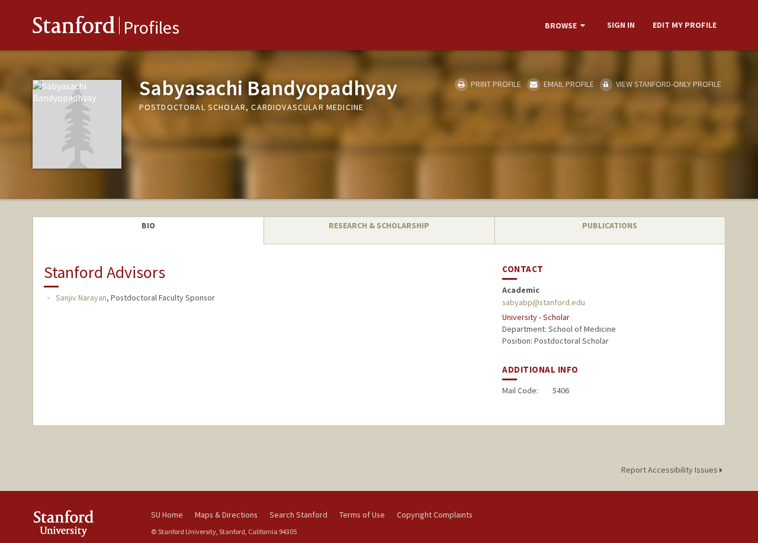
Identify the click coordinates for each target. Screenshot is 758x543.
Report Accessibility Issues (670, 469)
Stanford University (83, 523)
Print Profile (495, 84)
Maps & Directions (226, 514)
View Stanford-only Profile (667, 84)
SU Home (167, 514)
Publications (609, 225)
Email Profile (567, 84)
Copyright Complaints (435, 514)
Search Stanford (298, 514)
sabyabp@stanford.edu (543, 302)
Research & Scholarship (379, 225)
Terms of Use (362, 514)
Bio (148, 225)
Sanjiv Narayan (81, 297)
